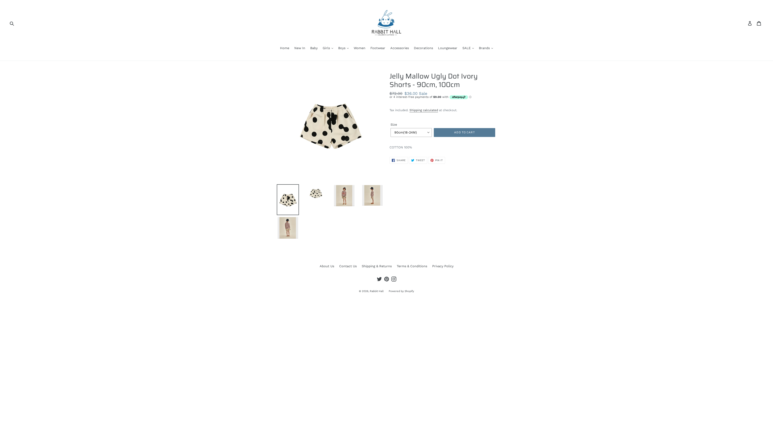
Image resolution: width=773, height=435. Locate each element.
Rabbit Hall (377, 291)
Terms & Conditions (412, 266)
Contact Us (348, 266)
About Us (327, 266)
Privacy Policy (443, 266)
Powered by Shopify (401, 291)
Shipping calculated (423, 110)
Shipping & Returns (377, 266)
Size (394, 124)
